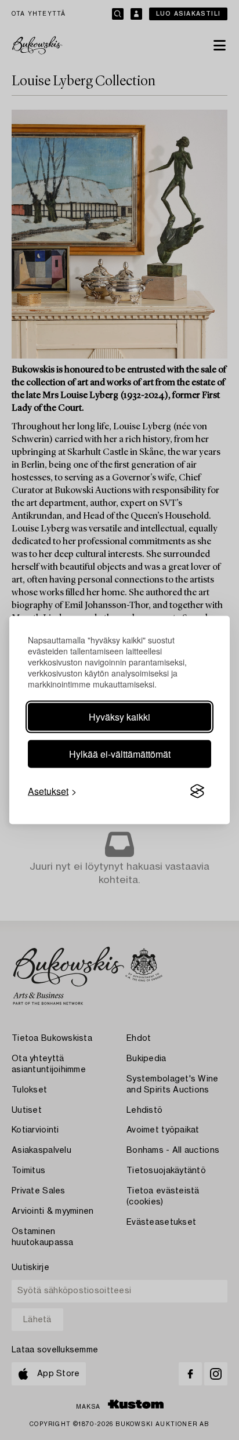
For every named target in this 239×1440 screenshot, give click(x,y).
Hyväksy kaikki (119, 716)
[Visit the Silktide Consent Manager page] (197, 791)
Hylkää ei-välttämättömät (120, 754)
